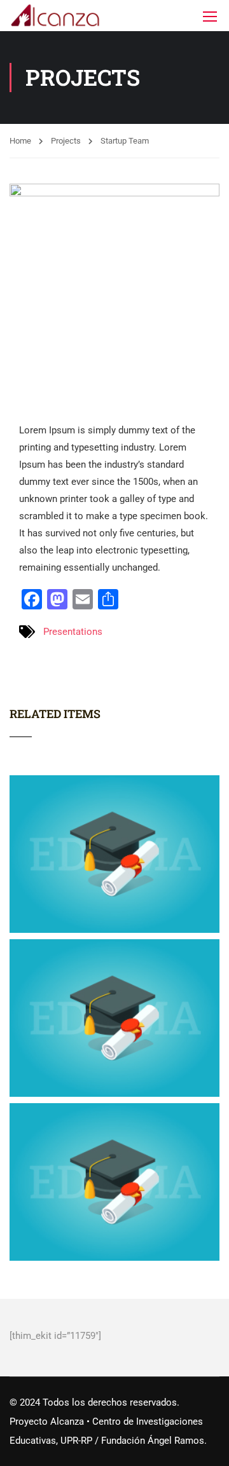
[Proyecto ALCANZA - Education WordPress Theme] (56, 15)
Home (20, 141)
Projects (66, 141)
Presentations (72, 631)
